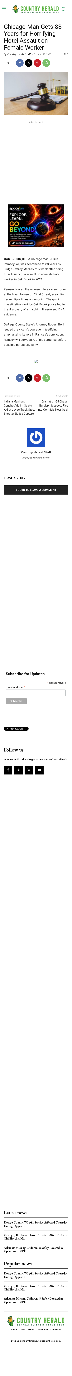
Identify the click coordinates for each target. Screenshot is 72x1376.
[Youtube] (39, 770)
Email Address (15, 687)
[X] (28, 63)
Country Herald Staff (19, 54)
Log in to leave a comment (36, 489)
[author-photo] (36, 446)
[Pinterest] (37, 63)
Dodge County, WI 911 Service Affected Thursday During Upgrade (36, 1224)
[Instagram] (18, 770)
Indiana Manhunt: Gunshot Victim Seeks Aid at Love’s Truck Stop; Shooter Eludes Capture (19, 407)
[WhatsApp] (46, 63)
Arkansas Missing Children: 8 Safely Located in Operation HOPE (33, 1249)
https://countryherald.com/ (36, 457)
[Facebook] (20, 63)
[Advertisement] (36, 160)
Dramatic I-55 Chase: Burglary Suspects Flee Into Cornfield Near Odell (52, 405)
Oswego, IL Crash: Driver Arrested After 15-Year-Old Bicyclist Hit (35, 1236)
